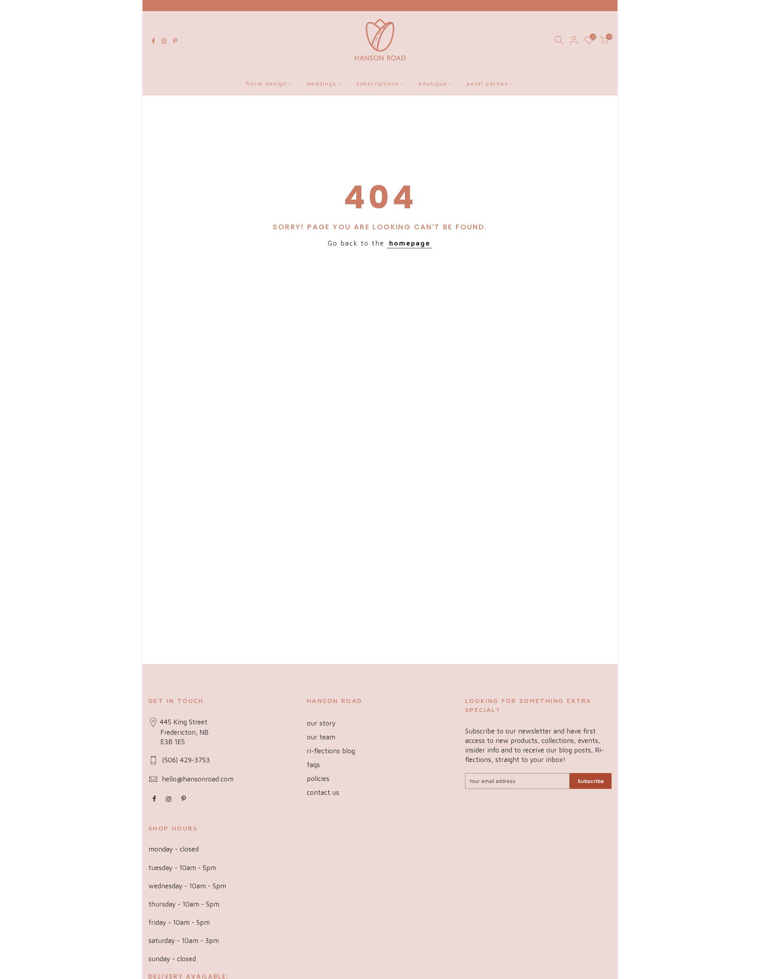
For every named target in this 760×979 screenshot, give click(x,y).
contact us (323, 792)
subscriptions (377, 83)
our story (321, 723)
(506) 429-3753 (186, 760)
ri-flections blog (331, 751)
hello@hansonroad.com (198, 779)
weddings (321, 83)
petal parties (487, 83)
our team (321, 737)
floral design (266, 83)
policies (318, 779)
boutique (433, 83)
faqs (313, 765)
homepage (409, 243)
